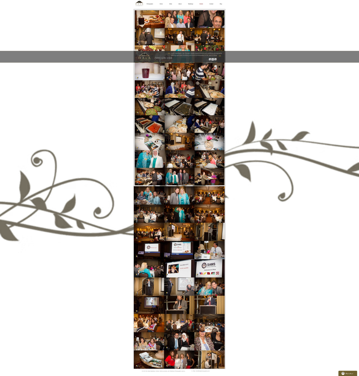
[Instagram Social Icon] (213, 59)
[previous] (138, 99)
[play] (220, 183)
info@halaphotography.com (203, 371)
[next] (221, 99)
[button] (150, 19)
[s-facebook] (210, 59)
